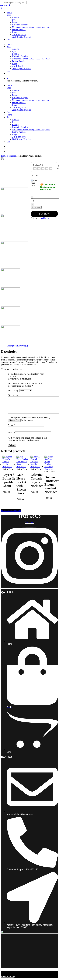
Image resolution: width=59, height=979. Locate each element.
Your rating (13, 390)
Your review (14, 395)
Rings (14, 105)
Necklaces (31, 100)
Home (9, 85)
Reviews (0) (22, 346)
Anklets (15, 90)
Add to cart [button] (7, 466)
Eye (14, 93)
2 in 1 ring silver (19, 107)
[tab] (12, 346)
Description (12, 346)
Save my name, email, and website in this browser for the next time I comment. (27, 439)
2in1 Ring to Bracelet (21, 110)
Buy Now (44, 214)
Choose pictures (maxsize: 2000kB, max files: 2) (29, 417)
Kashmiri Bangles (20, 97)
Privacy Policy (8, 976)
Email (11, 432)
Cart (8, 112)
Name (11, 425)
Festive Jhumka (19, 102)
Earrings (15, 95)
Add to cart (36, 207)
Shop (9, 88)
